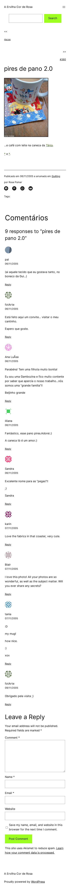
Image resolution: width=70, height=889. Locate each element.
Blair (8, 564)
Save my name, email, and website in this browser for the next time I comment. (35, 827)
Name (10, 777)
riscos (7, 39)
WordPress (38, 881)
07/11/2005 (11, 528)
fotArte (9, 304)
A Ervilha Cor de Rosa (18, 7)
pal (7, 259)
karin (8, 524)
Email (9, 793)
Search (52, 18)
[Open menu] (64, 7)
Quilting (56, 176)
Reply (8, 284)
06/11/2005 (11, 263)
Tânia (49, 145)
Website (10, 809)
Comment (12, 737)
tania (8, 614)
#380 (63, 59)
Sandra (9, 468)
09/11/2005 (11, 687)
